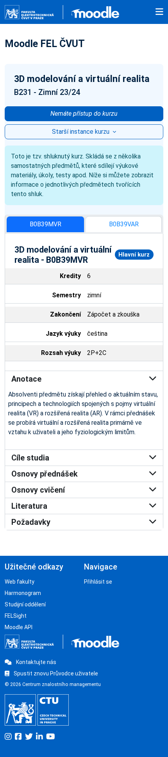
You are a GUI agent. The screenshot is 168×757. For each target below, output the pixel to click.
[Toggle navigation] (159, 12)
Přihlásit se (98, 582)
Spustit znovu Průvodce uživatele (55, 673)
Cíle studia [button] (30, 457)
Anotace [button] (26, 379)
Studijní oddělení (25, 604)
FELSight (16, 616)
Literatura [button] (29, 506)
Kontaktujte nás (35, 662)
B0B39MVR (45, 224)
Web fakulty (19, 582)
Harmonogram (23, 593)
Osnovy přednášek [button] (44, 474)
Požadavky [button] (30, 522)
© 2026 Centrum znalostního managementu (53, 684)
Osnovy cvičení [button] (38, 490)
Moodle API (18, 627)
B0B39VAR (124, 224)
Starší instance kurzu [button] (81, 131)
